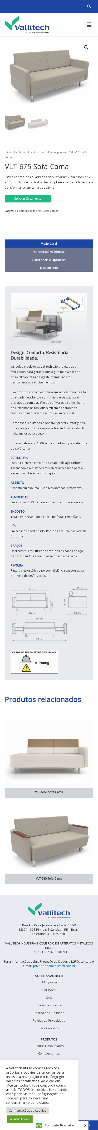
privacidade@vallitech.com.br (54, 966)
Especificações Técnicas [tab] (49, 252)
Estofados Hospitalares (28, 152)
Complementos (49, 1053)
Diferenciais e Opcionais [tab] (49, 260)
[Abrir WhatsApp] (86, 1118)
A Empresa (49, 982)
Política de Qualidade (49, 1013)
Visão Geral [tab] (49, 243)
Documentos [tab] (49, 268)
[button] (89, 24)
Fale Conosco (49, 1028)
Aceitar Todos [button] (20, 1119)
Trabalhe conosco (49, 1005)
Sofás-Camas (50, 210)
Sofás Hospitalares (56, 152)
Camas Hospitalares (49, 1046)
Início (8, 152)
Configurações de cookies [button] (27, 1110)
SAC (49, 997)
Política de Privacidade (49, 1020)
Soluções (49, 990)
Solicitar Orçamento (27, 198)
